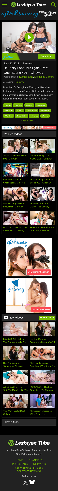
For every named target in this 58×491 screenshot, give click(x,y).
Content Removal (29, 471)
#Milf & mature (32, 110)
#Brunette (18, 105)
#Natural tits (45, 110)
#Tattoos (45, 116)
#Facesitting (41, 105)
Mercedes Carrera (44, 76)
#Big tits (8, 105)
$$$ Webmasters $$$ (29, 467)
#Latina (19, 110)
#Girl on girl (9, 110)
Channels (36, 460)
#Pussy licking (21, 116)
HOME (19, 460)
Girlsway (19, 82)
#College (29, 105)
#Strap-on (34, 116)
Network (39, 464)
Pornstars (20, 464)
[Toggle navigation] (4, 4)
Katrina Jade (26, 76)
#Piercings (8, 116)
